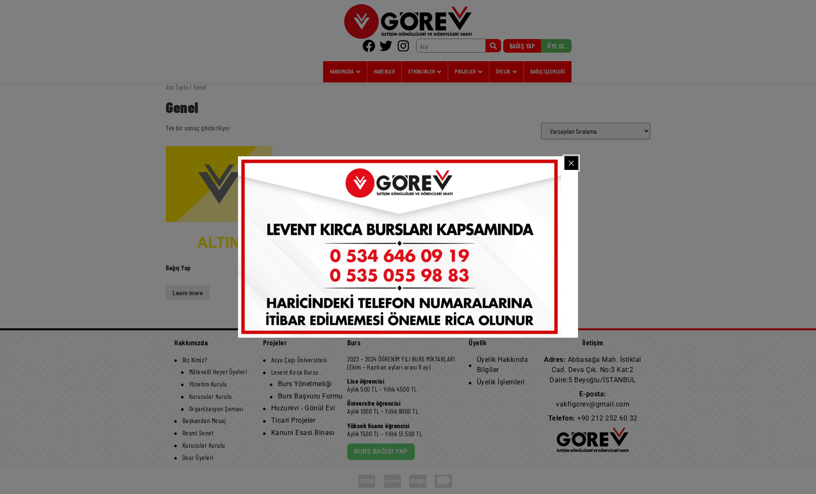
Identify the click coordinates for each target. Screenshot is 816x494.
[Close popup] (571, 163)
